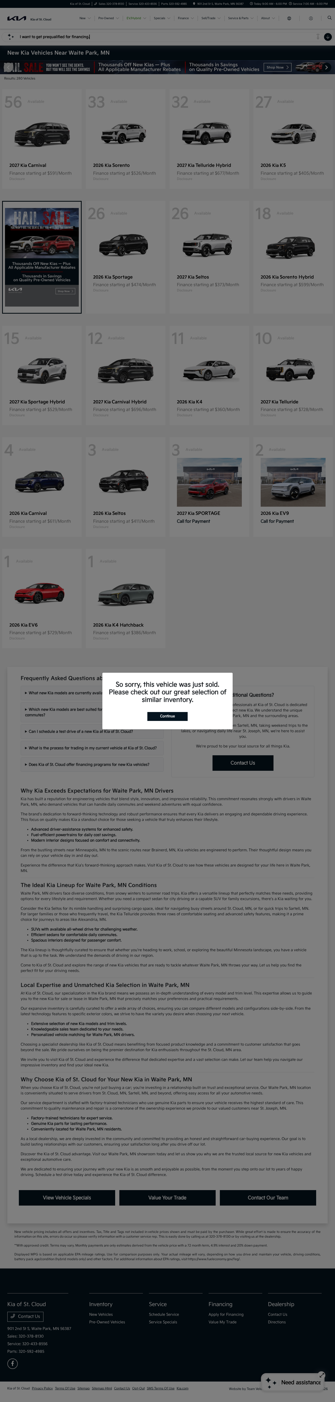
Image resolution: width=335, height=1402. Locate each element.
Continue (167, 716)
